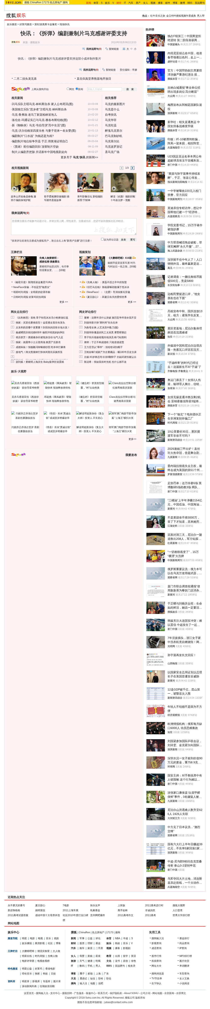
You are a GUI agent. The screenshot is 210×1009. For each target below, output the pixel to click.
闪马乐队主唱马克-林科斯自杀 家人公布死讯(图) (42, 104)
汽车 (130, 2)
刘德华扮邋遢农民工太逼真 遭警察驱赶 (105, 332)
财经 (73, 943)
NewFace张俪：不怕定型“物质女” (31, 287)
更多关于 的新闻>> (79, 157)
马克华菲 (110, 120)
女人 (145, 2)
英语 (133, 956)
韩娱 (45, 973)
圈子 (82, 973)
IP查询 (183, 948)
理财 (90, 943)
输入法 (83, 983)
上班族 (121, 905)
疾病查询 (156, 960)
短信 (92, 978)
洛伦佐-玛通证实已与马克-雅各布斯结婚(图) (40, 120)
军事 (82, 938)
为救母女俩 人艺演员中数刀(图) (101, 327)
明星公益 (27, 968)
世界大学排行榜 (181, 915)
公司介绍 (145, 993)
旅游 (73, 960)
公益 (90, 938)
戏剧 (56, 938)
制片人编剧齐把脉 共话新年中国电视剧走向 (39, 152)
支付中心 (55, 993)
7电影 (66, 905)
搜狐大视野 (179, 905)
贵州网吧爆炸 (97, 915)
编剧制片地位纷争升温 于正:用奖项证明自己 (40, 141)
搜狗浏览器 (158, 973)
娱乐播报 (27, 943)
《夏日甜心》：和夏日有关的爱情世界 (106, 297)
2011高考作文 (125, 915)
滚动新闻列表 (29, 986)
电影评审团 (28, 960)
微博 (182, 2)
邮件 (167, 2)
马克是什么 (112, 109)
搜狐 (26, 2)
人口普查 (178, 910)
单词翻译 (184, 965)
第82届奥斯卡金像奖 (45, 24)
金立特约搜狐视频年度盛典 (181, 15)
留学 (125, 956)
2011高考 (150, 915)
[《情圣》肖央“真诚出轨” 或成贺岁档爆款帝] (58, 416)
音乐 (48, 938)
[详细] (62, 270)
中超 (125, 938)
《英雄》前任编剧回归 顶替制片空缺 (35, 146)
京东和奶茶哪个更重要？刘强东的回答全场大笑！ (43, 327)
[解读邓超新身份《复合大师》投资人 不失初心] (90, 416)
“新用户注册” (73, 240)
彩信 (108, 978)
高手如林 (123, 910)
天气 (82, 960)
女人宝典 (184, 978)
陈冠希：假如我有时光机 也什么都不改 (105, 361)
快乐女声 (95, 905)
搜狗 (65, 2)
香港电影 (50, 968)
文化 (108, 960)
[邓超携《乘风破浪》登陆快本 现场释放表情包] (58, 385)
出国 (117, 956)
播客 (160, 2)
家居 (90, 948)
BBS (189, 2)
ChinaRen (35, 2)
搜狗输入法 (158, 938)
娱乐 (107, 2)
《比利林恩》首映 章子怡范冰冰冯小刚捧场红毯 (42, 317)
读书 (117, 960)
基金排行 (184, 938)
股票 (82, 943)
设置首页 (29, 993)
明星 (24, 938)
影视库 (36, 981)
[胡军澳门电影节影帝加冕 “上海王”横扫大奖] (122, 416)
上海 (98, 973)
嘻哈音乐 (27, 973)
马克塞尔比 (112, 141)
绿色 (133, 960)
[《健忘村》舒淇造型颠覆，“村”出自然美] (90, 385)
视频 (153, 2)
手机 (90, 965)
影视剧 (126, 948)
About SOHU (131, 993)
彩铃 (100, 978)
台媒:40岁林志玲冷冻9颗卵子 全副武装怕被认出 (110, 357)
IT (125, 2)
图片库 (57, 981)
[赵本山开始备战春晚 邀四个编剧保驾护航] (24, 182)
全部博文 (181, 993)
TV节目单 (157, 978)
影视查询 (156, 943)
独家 (37, 973)
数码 (82, 965)
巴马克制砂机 (113, 136)
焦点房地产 (56, 2)
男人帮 (200, 15)
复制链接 (114, 48)
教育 (108, 956)
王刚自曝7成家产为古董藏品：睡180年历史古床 (110, 352)
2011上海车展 (70, 910)
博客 (175, 2)
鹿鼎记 (83, 978)
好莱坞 (38, 968)
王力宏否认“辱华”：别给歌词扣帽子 (103, 347)
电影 (32, 938)
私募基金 (95, 910)
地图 (92, 983)
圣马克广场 (112, 152)
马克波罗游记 (113, 146)
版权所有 (140, 997)
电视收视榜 (43, 960)
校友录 (131, 965)
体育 (96, 2)
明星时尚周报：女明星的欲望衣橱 (31, 292)
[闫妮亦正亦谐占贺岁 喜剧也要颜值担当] (25, 416)
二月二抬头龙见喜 (25, 78)
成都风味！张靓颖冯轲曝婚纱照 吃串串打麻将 (41, 347)
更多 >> (63, 302)
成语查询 (156, 948)
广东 (106, 973)
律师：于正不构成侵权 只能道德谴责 (104, 342)
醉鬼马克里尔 (113, 130)
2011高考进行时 (154, 905)
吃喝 (98, 960)
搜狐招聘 (67, 993)
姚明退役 (40, 910)
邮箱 (90, 973)
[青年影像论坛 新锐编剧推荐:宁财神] (90, 182)
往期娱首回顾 (47, 986)
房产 (138, 2)
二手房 (99, 948)
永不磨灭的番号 (16, 905)
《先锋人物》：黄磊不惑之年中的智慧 (106, 282)
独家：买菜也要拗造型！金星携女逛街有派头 (40, 322)
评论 (98, 938)
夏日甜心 (40, 905)
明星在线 (27, 956)
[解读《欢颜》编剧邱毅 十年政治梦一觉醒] (123, 182)
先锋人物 (53, 956)
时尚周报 (40, 956)
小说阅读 (184, 983)
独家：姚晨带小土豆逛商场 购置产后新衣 (38, 342)
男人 (98, 965)
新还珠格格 (14, 910)
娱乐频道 (12, 24)
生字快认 (156, 983)
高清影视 (40, 943)
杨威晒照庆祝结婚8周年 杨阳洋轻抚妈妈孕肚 (40, 332)
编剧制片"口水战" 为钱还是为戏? (33, 136)
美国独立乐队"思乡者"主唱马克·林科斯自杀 (39, 109)
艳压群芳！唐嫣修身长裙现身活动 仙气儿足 (39, 337)
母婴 (82, 956)
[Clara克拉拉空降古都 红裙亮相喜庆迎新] (122, 385)
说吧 (100, 983)
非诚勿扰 (150, 910)
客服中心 (91, 993)
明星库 (25, 981)
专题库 (46, 981)
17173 (45, 2)
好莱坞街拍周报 (37, 297)
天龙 (73, 978)
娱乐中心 (13, 932)
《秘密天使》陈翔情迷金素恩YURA (32, 282)
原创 (125, 960)
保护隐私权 (116, 993)
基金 (98, 943)
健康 (90, 960)
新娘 (90, 956)
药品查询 (184, 943)
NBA (117, 938)
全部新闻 (169, 993)
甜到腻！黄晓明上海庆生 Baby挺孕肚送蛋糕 (40, 361)
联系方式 (103, 993)
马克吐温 (110, 125)
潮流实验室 (43, 951)
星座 (98, 956)
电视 (40, 938)
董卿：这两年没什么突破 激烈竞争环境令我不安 (110, 317)
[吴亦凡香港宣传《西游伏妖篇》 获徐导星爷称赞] (25, 385)
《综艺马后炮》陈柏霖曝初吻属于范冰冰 (107, 287)
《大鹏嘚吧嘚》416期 (120, 257)
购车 (82, 948)
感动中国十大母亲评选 (47, 915)
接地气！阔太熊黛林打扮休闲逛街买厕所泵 (39, 352)
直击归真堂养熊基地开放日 (94, 78)
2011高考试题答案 (18, 915)
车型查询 (184, 973)
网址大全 (156, 965)
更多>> (132, 439)
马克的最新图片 (115, 104)
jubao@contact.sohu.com (118, 1002)
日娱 (53, 973)
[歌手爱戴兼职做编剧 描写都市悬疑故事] (57, 182)
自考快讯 (110, 114)
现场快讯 (65, 24)
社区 (50, 943)
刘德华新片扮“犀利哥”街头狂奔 (101, 322)
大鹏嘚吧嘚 (28, 951)
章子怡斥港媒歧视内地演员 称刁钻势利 (105, 337)
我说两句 (200, 2)
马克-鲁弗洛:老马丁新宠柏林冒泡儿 (34, 114)
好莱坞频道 (25, 24)
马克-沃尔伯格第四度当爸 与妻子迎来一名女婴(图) (44, 130)
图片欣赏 (184, 960)
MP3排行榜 (185, 956)
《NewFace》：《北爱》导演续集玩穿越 (107, 292)
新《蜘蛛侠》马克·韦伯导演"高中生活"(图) (39, 125)
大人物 (56, 951)
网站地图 (157, 993)
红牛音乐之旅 (157, 15)
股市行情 (156, 956)
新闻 (73, 938)
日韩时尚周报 (20, 297)
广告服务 (79, 993)
